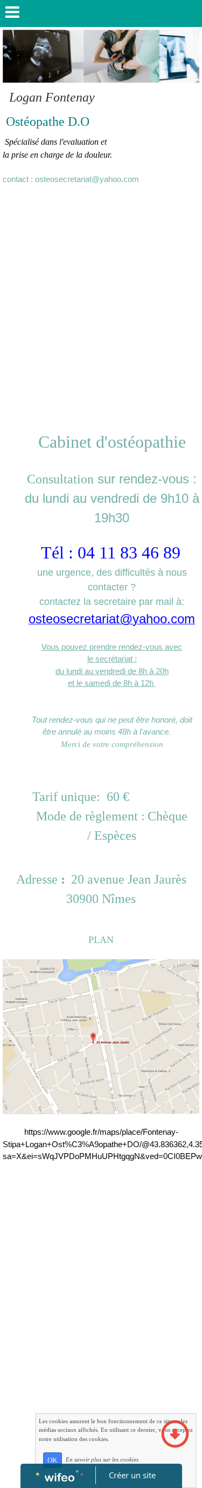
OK (52, 1460)
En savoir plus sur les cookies (102, 1459)
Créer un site (132, 1475)
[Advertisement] (101, 298)
